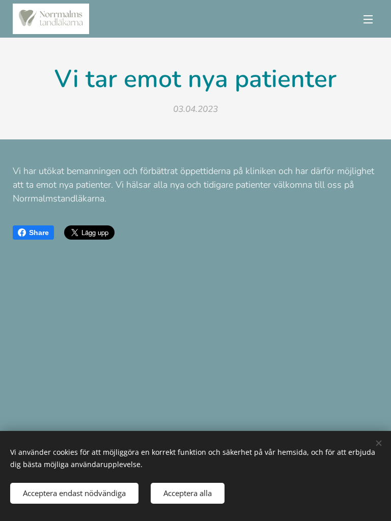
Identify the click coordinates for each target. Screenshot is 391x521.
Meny (368, 19)
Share (39, 232)
